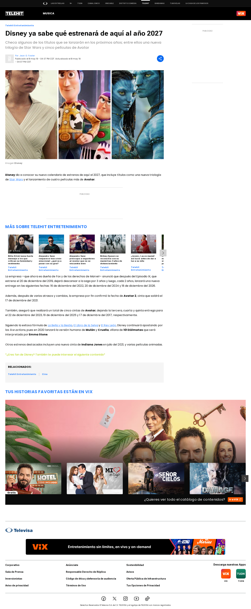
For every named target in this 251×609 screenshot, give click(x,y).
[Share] (160, 58)
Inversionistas (13, 578)
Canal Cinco (94, 3)
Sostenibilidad (135, 565)
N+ (71, 3)
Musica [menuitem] (48, 13)
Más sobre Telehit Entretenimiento (46, 226)
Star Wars (16, 179)
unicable (109, 3)
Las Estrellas (57, 3)
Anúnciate (72, 565)
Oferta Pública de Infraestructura (146, 578)
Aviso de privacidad (17, 585)
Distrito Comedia (127, 3)
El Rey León (108, 325)
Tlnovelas (175, 3)
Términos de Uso (76, 585)
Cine (44, 374)
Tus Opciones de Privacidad (143, 585)
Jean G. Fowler (27, 55)
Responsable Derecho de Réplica (86, 572)
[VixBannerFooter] (125, 547)
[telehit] (14, 13)
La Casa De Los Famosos (197, 3)
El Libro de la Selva (85, 325)
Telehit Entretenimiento (19, 25)
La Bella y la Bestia (60, 325)
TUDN (79, 3)
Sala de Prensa (14, 572)
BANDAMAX (159, 3)
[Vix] (241, 13)
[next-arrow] (163, 253)
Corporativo (12, 565)
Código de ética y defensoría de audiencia (91, 578)
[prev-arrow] (3, 478)
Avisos (130, 572)
